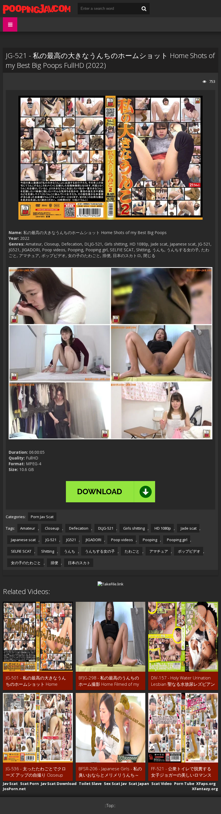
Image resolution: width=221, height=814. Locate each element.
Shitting (47, 551)
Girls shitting (133, 528)
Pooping (149, 539)
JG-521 (50, 539)
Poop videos (121, 539)
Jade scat (188, 528)
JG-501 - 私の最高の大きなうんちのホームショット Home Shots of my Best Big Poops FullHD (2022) (36, 681)
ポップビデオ (188, 551)
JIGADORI (93, 539)
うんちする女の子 (99, 551)
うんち (69, 551)
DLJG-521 (105, 528)
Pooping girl (176, 539)
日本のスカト (78, 562)
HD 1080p (162, 528)
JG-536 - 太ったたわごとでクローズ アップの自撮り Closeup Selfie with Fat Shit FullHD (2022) (37, 772)
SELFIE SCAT (20, 551)
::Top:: (110, 805)
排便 (54, 562)
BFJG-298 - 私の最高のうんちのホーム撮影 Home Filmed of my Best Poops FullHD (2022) (109, 681)
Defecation (78, 528)
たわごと (132, 551)
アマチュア (158, 551)
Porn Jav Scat (42, 516)
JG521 (70, 539)
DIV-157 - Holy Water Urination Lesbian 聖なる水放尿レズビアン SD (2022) (183, 681)
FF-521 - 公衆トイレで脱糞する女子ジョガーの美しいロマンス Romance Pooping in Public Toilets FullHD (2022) (181, 772)
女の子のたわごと (25, 562)
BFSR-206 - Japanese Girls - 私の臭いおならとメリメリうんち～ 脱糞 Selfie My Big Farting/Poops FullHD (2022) (110, 772)
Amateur (27, 528)
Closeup (51, 528)
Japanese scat (23, 539)
